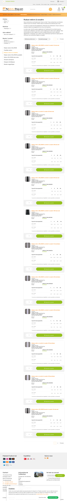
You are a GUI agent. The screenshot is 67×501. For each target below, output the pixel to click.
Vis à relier (5, 14)
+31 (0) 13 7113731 (9, 1)
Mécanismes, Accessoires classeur (33, 14)
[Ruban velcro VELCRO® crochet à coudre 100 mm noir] (27, 212)
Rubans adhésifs (11, 14)
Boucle (6, 40)
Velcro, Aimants (24, 14)
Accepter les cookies (53, 497)
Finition (5, 19)
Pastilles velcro (8, 50)
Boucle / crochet (8, 38)
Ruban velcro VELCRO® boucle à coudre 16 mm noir (45, 409)
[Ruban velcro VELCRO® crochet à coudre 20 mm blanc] (27, 278)
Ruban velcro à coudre (11, 52)
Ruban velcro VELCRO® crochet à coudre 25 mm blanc (46, 310)
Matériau (5, 26)
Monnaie (52, 1)
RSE (19, 479)
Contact (60, 4)
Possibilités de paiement (24, 481)
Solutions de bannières (56, 14)
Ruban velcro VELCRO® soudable (13, 55)
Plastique (7, 28)
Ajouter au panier (50, 70)
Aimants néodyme (9, 59)
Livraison (20, 484)
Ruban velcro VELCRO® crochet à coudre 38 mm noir (45, 144)
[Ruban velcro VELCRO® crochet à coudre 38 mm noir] (27, 146)
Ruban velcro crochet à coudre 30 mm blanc (43, 343)
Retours (20, 483)
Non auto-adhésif (9, 34)
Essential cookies (42, 497)
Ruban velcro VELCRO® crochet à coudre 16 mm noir (45, 45)
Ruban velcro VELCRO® (10, 48)
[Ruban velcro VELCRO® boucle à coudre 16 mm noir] (27, 410)
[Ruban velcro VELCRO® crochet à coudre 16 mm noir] (27, 46)
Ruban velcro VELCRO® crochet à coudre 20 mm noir (45, 78)
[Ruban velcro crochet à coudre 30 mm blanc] (27, 344)
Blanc (6, 21)
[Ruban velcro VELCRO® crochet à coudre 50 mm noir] (27, 179)
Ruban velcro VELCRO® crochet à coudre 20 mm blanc (46, 277)
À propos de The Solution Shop (24, 477)
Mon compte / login (45, 4)
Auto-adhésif (7, 32)
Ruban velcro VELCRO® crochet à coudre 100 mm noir (46, 210)
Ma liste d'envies (53, 4)
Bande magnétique (9, 64)
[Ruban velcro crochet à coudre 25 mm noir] (27, 112)
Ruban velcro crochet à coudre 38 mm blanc (43, 376)
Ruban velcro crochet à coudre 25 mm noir (43, 111)
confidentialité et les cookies (42, 494)
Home (34, 4)
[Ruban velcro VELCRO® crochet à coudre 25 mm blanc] (27, 311)
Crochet (7, 43)
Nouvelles (38, 4)
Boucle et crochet (9, 42)
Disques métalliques (9, 62)
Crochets (50, 14)
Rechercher (50, 9)
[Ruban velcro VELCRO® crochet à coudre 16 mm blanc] (27, 245)
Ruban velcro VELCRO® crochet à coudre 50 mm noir (45, 177)
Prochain (62, 39)
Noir (6, 22)
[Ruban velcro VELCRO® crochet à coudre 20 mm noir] (27, 79)
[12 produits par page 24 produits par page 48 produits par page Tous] (44, 39)
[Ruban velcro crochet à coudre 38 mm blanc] (27, 377)
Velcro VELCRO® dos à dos (11, 57)
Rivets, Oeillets (17, 14)
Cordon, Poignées (44, 14)
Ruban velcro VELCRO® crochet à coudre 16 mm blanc (46, 244)
